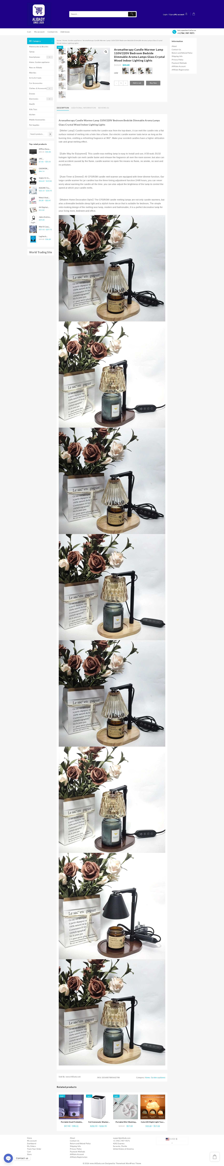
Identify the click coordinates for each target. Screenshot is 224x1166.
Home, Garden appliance (39, 62)
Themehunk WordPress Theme (128, 1163)
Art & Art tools (35, 78)
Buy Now (153, 83)
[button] (106, 51)
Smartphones (34, 57)
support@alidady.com (122, 1138)
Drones (32, 94)
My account (32, 1141)
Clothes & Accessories (38, 88)
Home (59, 40)
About (174, 46)
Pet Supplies (34, 125)
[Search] (50, 134)
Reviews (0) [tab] (103, 108)
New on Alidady (35, 68)
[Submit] (132, 14)
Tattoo (31, 52)
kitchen (32, 114)
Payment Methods (179, 63)
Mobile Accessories (37, 120)
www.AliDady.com (97, 1163)
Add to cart (137, 83)
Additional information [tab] (83, 108)
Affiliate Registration (180, 70)
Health (32, 104)
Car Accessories (36, 83)
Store (29, 1154)
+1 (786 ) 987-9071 (185, 33)
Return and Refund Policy (182, 53)
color (116, 73)
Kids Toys (33, 109)
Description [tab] (63, 108)
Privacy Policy (177, 60)
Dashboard (31, 1143)
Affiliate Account (179, 66)
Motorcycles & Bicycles (38, 47)
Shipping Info (177, 56)
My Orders (31, 1146)
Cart (29, 1152)
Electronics (33, 99)
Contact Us (176, 50)
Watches (32, 73)
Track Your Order (34, 1149)
